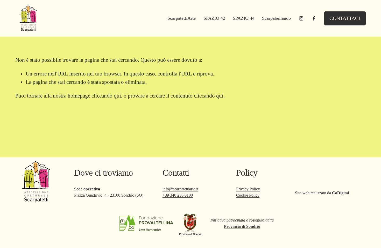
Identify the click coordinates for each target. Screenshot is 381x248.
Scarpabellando (276, 18)
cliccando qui (106, 96)
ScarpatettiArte (181, 18)
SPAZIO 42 (214, 18)
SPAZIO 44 (244, 18)
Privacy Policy (248, 189)
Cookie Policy (247, 195)
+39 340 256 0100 (178, 195)
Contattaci (344, 18)
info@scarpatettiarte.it (180, 189)
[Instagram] (301, 18)
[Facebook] (313, 18)
